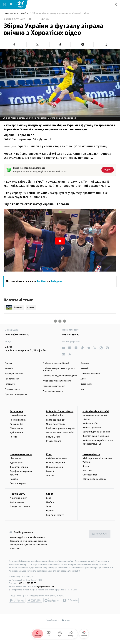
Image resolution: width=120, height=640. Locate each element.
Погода (13, 436)
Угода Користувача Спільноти (57, 381)
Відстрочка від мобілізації (95, 436)
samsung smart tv (70, 600)
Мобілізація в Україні (95, 411)
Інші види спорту (55, 515)
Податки (14, 479)
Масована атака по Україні (60, 432)
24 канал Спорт (11, 13)
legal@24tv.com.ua (45, 586)
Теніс (48, 506)
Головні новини (18, 415)
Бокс (48, 498)
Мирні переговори (55, 424)
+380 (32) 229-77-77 (27, 583)
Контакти (84, 363)
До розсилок (99, 534)
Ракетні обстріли (54, 415)
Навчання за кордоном (94, 479)
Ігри (82, 389)
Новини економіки (21, 454)
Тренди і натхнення (20, 506)
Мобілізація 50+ (90, 423)
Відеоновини (16, 428)
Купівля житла (17, 502)
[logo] (20, 4)
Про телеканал (12, 379)
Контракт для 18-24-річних (96, 431)
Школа (85, 466)
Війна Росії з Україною (59, 411)
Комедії (50, 471)
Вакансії (84, 369)
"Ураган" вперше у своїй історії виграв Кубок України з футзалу (62, 146)
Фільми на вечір (54, 467)
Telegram (57, 281)
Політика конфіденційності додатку (60, 376)
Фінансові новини (19, 467)
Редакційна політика (15, 374)
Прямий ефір (16, 424)
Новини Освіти (91, 454)
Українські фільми (55, 462)
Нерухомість (17, 493)
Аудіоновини (16, 432)
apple (34, 600)
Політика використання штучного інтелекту (59, 370)
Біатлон (50, 510)
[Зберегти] (105, 44)
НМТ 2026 (87, 470)
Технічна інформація (53, 391)
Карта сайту (86, 384)
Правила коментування (54, 386)
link (63, 348)
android (17, 600)
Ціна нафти (15, 458)
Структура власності (90, 374)
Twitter (41, 281)
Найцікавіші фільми (56, 458)
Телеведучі (10, 384)
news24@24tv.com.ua (17, 334)
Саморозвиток (89, 474)
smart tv (51, 600)
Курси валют (16, 462)
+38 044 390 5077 (72, 334)
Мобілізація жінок (91, 427)
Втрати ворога (53, 441)
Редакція (9, 369)
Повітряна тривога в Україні (60, 428)
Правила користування (16, 394)
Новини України (18, 420)
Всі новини (16, 411)
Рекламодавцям (12, 389)
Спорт (49, 493)
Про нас (8, 363)
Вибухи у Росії (53, 436)
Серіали (50, 475)
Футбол (25, 13)
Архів (82, 379)
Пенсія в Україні (18, 483)
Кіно (49, 454)
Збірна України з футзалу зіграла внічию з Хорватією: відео (60, 13)
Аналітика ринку (18, 498)
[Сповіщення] (116, 4)
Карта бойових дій (55, 420)
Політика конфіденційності (56, 363)
